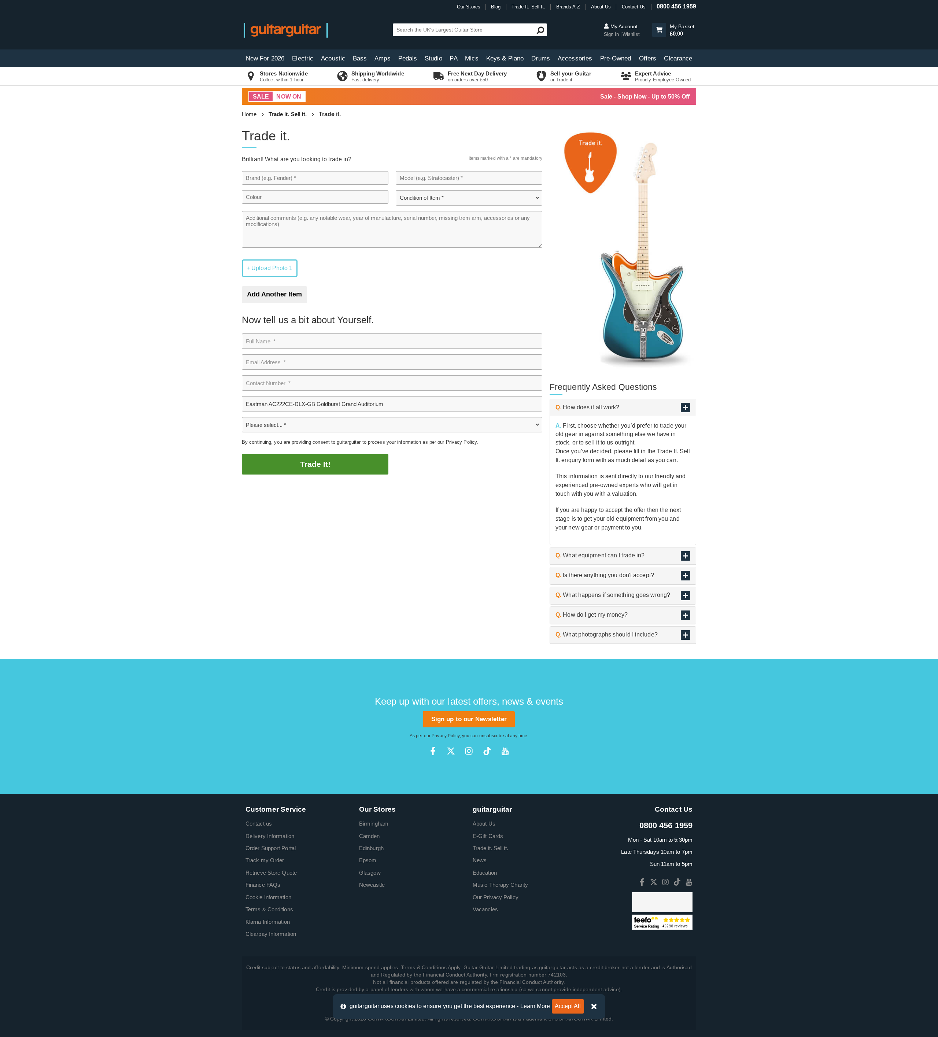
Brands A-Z (568, 7)
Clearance (678, 58)
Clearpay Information (270, 934)
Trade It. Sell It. (529, 7)
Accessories (575, 58)
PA (453, 58)
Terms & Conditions (269, 909)
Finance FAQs (262, 885)
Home (249, 114)
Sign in (612, 34)
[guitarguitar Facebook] (433, 751)
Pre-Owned (615, 58)
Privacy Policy (461, 442)
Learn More (535, 1006)
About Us (601, 7)
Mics (471, 58)
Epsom (368, 860)
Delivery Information (269, 836)
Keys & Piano (505, 58)
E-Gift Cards (488, 836)
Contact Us (634, 7)
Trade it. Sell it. (288, 114)
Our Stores (468, 7)
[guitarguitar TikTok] (487, 751)
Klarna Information (267, 922)
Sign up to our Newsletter (469, 719)
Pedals (407, 58)
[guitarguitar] (286, 30)
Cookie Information (268, 897)
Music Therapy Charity (500, 885)
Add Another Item (274, 294)
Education (485, 873)
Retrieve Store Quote (271, 873)
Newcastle (372, 885)
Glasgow (370, 873)
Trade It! (315, 464)
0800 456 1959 (676, 6)
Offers (648, 58)
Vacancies (485, 909)
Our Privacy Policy (495, 897)
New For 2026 (265, 58)
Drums (540, 58)
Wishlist (631, 34)
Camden (369, 836)
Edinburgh (371, 848)
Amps (382, 58)
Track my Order (264, 860)
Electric (302, 58)
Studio (433, 58)
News (480, 860)
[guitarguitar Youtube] (505, 751)
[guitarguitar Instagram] (469, 751)
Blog (496, 7)
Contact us (258, 823)
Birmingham (373, 823)
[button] (659, 30)
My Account (623, 26)
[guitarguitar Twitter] (451, 751)
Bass (360, 58)
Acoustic (333, 58)
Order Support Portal (270, 848)
